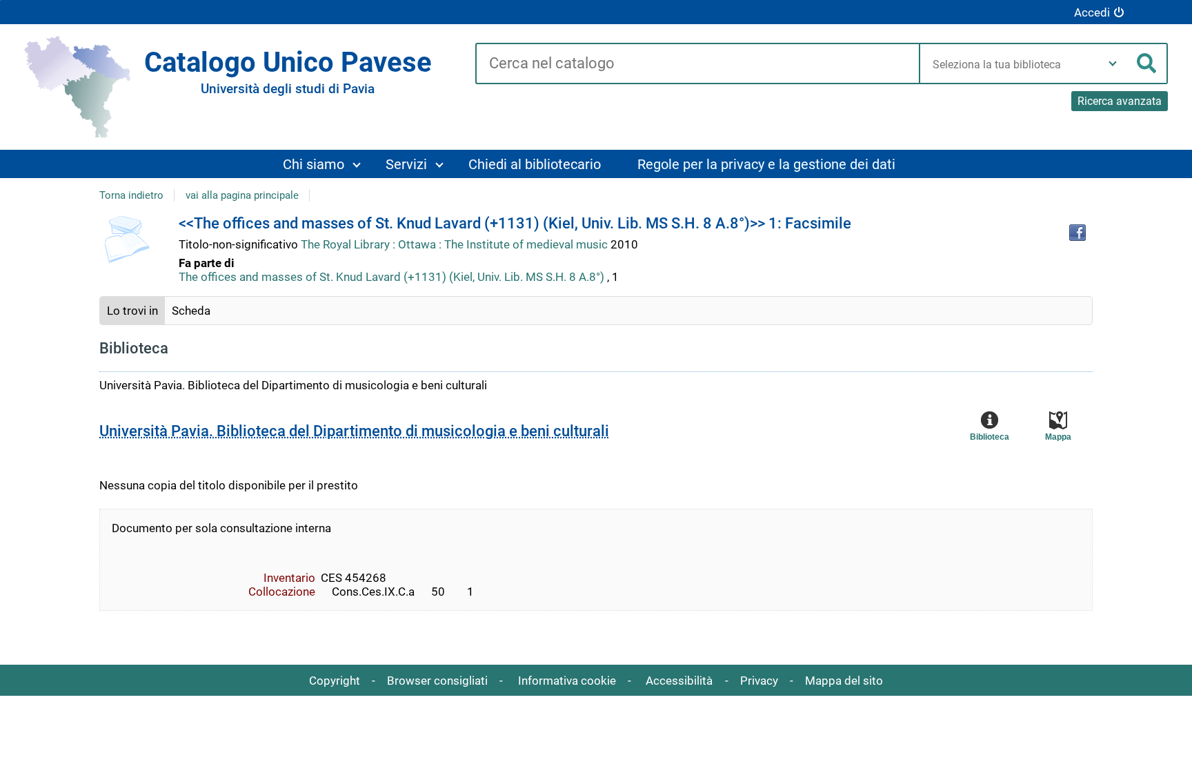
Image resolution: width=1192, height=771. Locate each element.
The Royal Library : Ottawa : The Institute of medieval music (455, 244)
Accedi (1092, 12)
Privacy (759, 680)
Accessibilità (679, 680)
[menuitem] (321, 164)
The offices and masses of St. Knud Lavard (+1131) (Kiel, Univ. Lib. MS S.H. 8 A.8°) (391, 277)
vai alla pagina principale (242, 195)
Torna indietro (131, 195)
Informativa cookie (567, 680)
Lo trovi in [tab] (132, 311)
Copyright (334, 680)
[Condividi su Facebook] (1077, 232)
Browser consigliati (437, 680)
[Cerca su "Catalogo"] (697, 64)
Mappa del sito (844, 680)
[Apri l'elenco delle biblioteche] (1112, 63)
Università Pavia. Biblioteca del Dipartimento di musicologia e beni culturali (354, 431)
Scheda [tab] (191, 311)
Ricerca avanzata (1119, 101)
